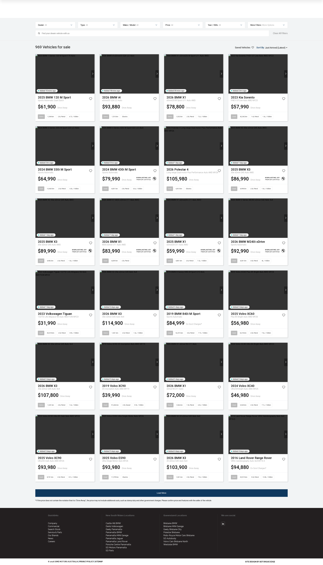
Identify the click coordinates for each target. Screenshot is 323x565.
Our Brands (53, 535)
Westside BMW (170, 544)
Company (52, 523)
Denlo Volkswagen (114, 526)
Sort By (260, 47)
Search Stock (54, 529)
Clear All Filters (280, 33)
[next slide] (93, 74)
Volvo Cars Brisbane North (175, 541)
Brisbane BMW (170, 523)
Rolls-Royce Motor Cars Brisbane (178, 535)
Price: (167, 25)
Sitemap (99, 562)
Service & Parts (55, 532)
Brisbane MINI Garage (173, 526)
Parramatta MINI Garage (117, 535)
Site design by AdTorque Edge (260, 562)
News (50, 538)
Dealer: (41, 25)
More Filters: (256, 25)
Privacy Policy (86, 562)
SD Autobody (169, 538)
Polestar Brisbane (171, 532)
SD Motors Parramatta (116, 547)
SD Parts (110, 550)
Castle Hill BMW (113, 523)
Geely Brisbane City (172, 529)
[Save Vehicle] (90, 99)
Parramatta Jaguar (114, 538)
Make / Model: (129, 25)
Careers (51, 541)
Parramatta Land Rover (117, 541)
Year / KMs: (213, 25)
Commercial (53, 526)
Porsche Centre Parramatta (118, 544)
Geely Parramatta (114, 529)
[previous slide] (37, 74)
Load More (161, 493)
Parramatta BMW (114, 532)
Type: (82, 25)
